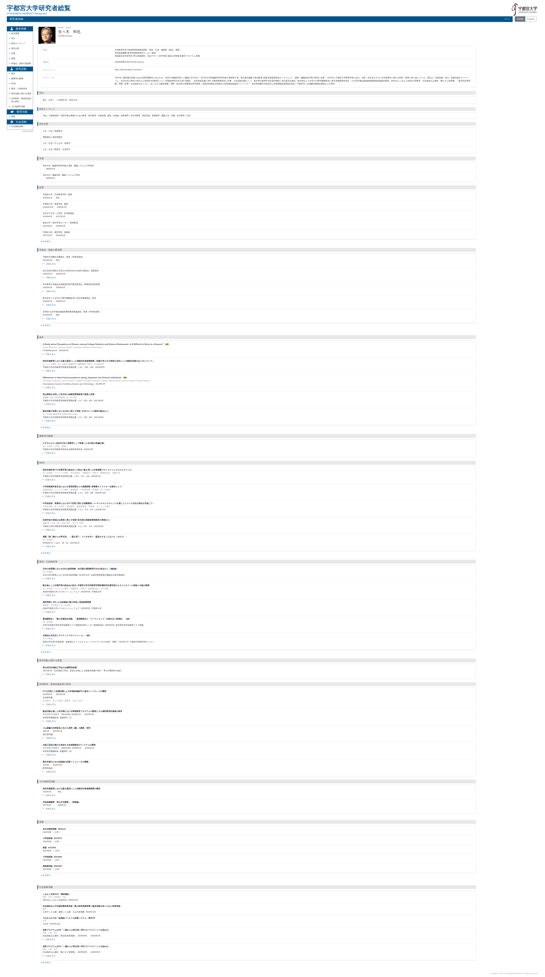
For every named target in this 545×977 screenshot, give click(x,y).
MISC (13, 83)
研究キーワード (18, 43)
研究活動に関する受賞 (21, 94)
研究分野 (15, 48)
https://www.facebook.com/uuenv (128, 70)
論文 (13, 73)
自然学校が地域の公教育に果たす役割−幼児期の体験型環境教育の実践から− (77, 520)
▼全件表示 (46, 241)
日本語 (520, 19)
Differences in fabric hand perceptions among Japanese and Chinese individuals (82, 377)
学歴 (13, 53)
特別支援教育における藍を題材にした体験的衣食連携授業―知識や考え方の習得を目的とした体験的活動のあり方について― (98, 361)
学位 (13, 38)
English (531, 19)
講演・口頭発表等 (19, 89)
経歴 (13, 58)
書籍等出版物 (17, 78)
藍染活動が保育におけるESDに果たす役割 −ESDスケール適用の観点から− (76, 411)
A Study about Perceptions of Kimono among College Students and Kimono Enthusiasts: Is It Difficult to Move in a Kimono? (103, 344)
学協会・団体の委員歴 (21, 63)
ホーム (507, 19)
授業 (13, 116)
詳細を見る (50, 264)
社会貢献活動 (17, 126)
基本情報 (15, 33)
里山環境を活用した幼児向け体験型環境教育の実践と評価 (68, 394)
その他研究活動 (18, 106)
